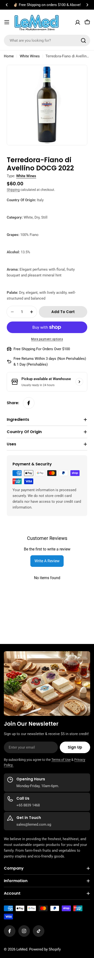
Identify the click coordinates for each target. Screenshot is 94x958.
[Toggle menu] (7, 22)
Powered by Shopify (45, 949)
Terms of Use (61, 760)
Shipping (13, 190)
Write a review (47, 561)
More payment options (47, 339)
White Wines (30, 56)
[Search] (83, 40)
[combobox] (47, 40)
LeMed (21, 949)
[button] (7, 5)
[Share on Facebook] (28, 403)
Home (9, 56)
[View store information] (79, 382)
